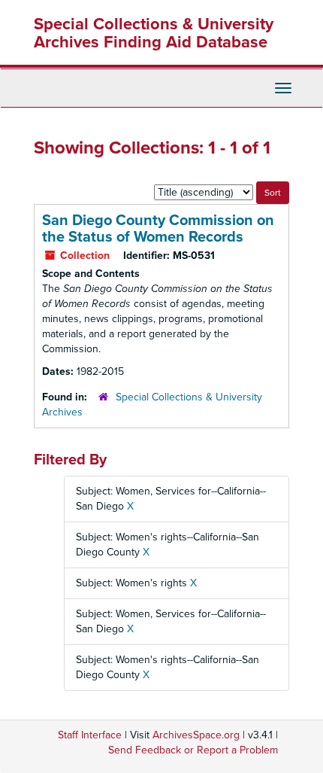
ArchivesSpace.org (196, 735)
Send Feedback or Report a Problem (193, 750)
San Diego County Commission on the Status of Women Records (158, 229)
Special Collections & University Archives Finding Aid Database (153, 33)
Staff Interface (90, 735)
